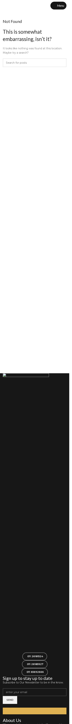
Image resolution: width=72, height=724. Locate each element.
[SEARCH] (62, 62)
